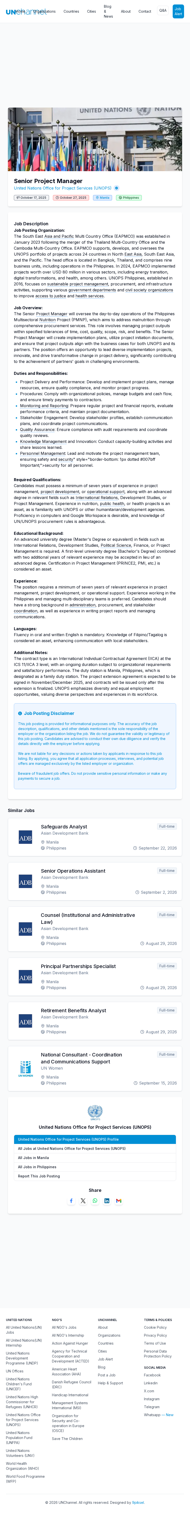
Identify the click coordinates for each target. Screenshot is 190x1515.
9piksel (138, 1502)
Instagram (152, 1399)
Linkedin (151, 1383)
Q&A (162, 10)
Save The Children (67, 1439)
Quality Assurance (37, 429)
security (65, 459)
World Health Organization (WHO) (22, 1466)
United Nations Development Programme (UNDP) (22, 1358)
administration (82, 604)
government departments (92, 289)
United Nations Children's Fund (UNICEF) (19, 1384)
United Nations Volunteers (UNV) (20, 1453)
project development (60, 491)
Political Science (116, 545)
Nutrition (47, 319)
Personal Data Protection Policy (158, 1353)
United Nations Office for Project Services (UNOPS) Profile (68, 1139)
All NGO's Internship (68, 1335)
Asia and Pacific (59, 236)
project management (89, 283)
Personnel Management (42, 453)
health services (89, 295)
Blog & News (108, 11)
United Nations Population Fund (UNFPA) (19, 1438)
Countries (71, 11)
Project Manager (52, 313)
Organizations (44, 11)
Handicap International (70, 1395)
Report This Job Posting (39, 1176)
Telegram (152, 1407)
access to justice (50, 295)
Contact (145, 11)
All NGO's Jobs (64, 1327)
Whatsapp (152, 1415)
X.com (149, 1391)
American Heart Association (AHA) (66, 1371)
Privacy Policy (155, 1335)
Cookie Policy (155, 1327)
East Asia (133, 254)
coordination (25, 610)
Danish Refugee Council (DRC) (71, 1384)
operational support (105, 491)
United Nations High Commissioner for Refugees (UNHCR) (22, 1402)
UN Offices (15, 1371)
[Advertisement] (95, 63)
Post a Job (107, 1375)
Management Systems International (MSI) (70, 1405)
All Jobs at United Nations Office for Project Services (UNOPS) (72, 1148)
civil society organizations (149, 289)
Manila (104, 197)
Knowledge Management (43, 441)
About (126, 11)
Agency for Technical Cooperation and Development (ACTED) (70, 1356)
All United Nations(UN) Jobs (24, 1329)
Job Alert (178, 11)
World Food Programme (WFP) (25, 1478)
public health (112, 503)
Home (20, 11)
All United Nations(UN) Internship (24, 1342)
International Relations (97, 497)
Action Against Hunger (70, 1343)
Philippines (131, 197)
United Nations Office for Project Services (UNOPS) (63, 188)
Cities (91, 11)
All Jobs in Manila (33, 1158)
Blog (101, 1367)
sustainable (57, 283)
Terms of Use (155, 1343)
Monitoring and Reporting (44, 405)
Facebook (152, 1375)
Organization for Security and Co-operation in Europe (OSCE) (68, 1423)
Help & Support (110, 1383)
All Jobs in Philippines (37, 1167)
